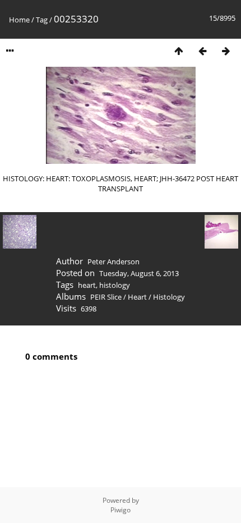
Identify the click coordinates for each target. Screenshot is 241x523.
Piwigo (120, 510)
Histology (169, 297)
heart (87, 285)
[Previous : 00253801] (202, 50)
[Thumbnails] (179, 50)
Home (19, 20)
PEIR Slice (106, 297)
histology (114, 285)
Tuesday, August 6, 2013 (139, 273)
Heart (137, 297)
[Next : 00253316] (226, 50)
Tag (42, 20)
